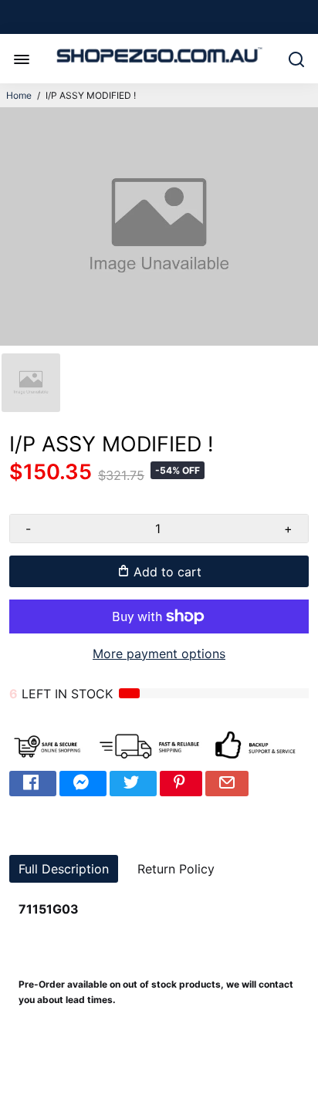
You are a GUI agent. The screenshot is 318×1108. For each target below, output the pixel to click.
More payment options (159, 653)
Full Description (64, 869)
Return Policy (176, 869)
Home (19, 95)
